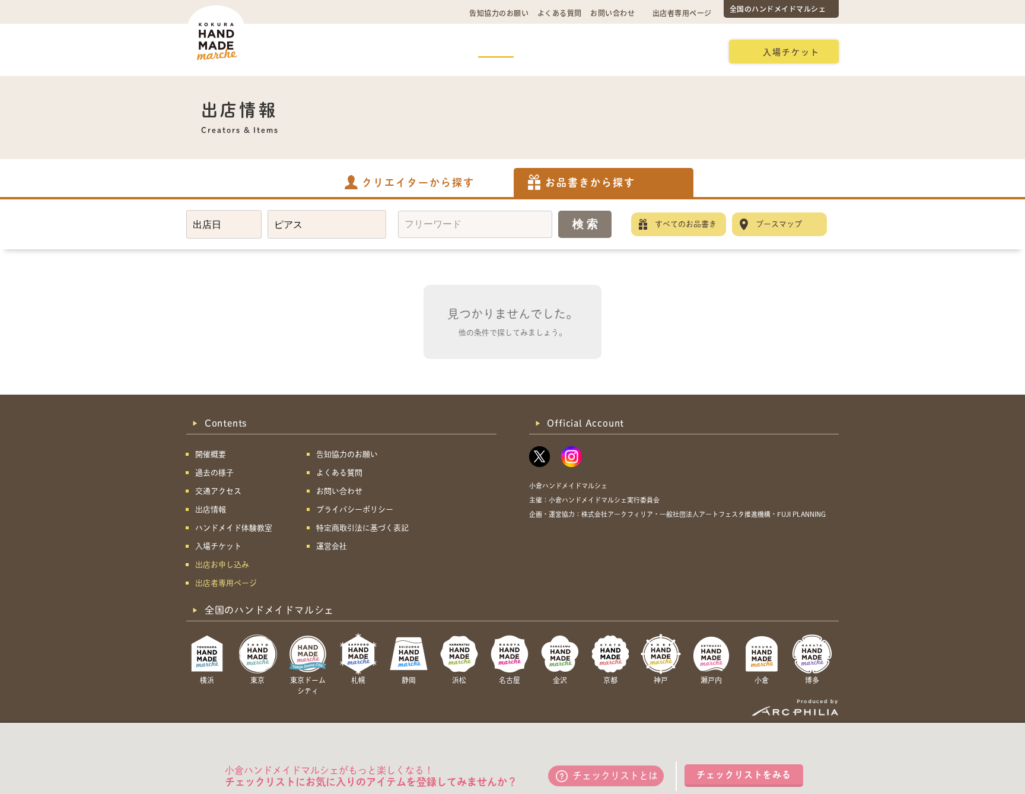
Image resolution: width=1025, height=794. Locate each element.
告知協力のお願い (499, 13)
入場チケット (791, 52)
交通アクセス (364, 51)
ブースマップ (779, 224)
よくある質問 (559, 13)
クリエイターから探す (418, 182)
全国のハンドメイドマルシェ (778, 9)
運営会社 (331, 546)
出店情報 (496, 51)
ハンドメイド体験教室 (579, 51)
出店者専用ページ (682, 13)
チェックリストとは (615, 775)
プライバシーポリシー (354, 509)
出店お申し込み (676, 51)
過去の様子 (434, 51)
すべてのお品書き (686, 224)
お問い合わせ (612, 13)
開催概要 (299, 51)
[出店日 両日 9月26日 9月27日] (224, 224)
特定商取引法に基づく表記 (362, 528)
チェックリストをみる (743, 774)
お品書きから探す (590, 182)
